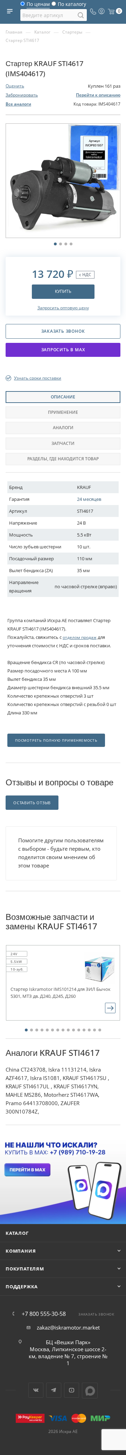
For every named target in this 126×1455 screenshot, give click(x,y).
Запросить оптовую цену (63, 308)
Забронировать (22, 95)
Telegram (53, 1390)
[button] (26, 1030)
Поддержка (22, 1286)
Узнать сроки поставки (37, 378)
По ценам (38, 5)
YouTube (71, 1390)
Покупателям (25, 1269)
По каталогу (72, 5)
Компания (21, 1251)
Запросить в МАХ (63, 350)
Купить (63, 291)
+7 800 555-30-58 (44, 1314)
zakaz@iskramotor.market (68, 1327)
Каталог (17, 1233)
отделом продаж (80, 637)
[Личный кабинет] (101, 11)
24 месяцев (89, 499)
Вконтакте (35, 1390)
